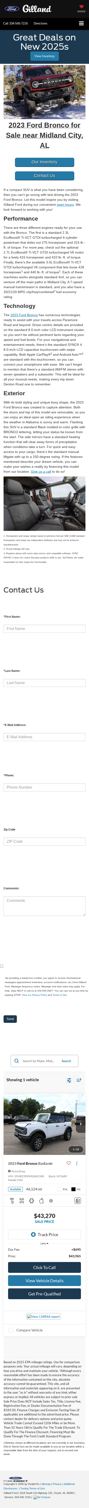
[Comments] (78, 1201)
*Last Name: (12, 671)
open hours (65, 204)
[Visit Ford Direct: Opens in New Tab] (42, 1497)
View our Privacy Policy (34, 995)
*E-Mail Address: (15, 725)
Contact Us (44, 175)
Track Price (48, 1234)
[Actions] (77, 1163)
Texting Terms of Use (32, 1488)
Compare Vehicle (29, 1330)
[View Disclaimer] (51, 1201)
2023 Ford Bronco (24, 315)
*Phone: (9, 775)
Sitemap (46, 1484)
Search (66, 1061)
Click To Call (44, 1267)
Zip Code (9, 829)
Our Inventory (44, 162)
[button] (15, 23)
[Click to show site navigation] (81, 24)
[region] (44, 1252)
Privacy (57, 1484)
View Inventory (44, 56)
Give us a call (41, 471)
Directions (40, 23)
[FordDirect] (16, 1479)
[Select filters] (69, 1079)
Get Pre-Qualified (44, 1293)
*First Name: (12, 616)
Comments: (11, 888)
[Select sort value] (78, 1080)
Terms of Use (60, 995)
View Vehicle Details (45, 1280)
